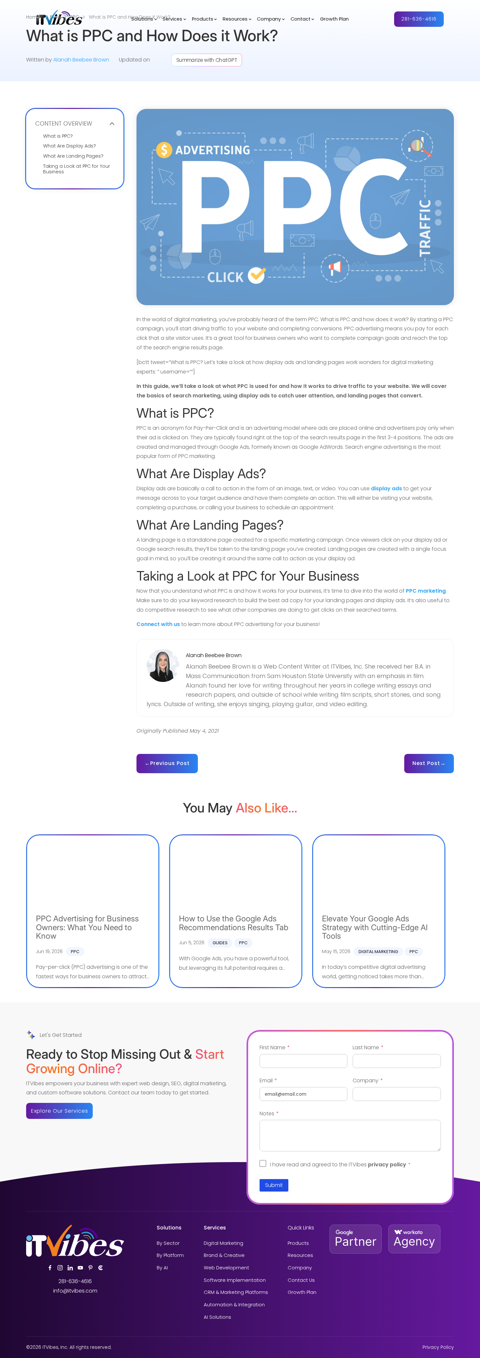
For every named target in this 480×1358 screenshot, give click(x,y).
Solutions (142, 19)
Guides (220, 943)
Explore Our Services (59, 1111)
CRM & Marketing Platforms (236, 1293)
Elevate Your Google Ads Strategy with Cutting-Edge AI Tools (375, 927)
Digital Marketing (378, 952)
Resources (235, 19)
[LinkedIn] (70, 1267)
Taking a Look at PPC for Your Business (76, 169)
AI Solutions (217, 1317)
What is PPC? (58, 136)
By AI (162, 1268)
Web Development (226, 1268)
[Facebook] (50, 1267)
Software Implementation (235, 1280)
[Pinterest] (90, 1267)
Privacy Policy (438, 1347)
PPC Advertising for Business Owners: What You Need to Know (87, 927)
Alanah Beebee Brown (81, 59)
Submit (274, 1185)
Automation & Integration (234, 1305)
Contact (301, 19)
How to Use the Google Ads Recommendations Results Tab (233, 923)
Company (269, 19)
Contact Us (301, 1280)
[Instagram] (60, 1267)
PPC (75, 952)
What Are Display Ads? (69, 146)
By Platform (170, 1256)
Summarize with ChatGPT (206, 60)
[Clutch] (100, 1267)
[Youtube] (80, 1267)
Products (202, 19)
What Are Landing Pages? (73, 156)
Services (172, 19)
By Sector (168, 1243)
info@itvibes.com (75, 1291)
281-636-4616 (419, 19)
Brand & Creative (224, 1256)
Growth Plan (334, 19)
